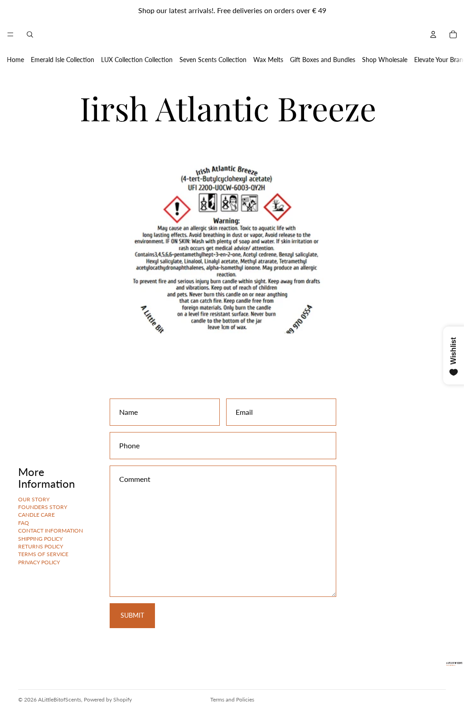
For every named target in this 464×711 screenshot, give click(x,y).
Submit (132, 615)
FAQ (23, 522)
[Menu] (10, 34)
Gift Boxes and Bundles (322, 59)
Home (15, 59)
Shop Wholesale (384, 59)
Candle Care (36, 514)
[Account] (433, 34)
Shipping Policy (40, 538)
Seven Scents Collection (212, 59)
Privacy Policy (39, 561)
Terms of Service (43, 554)
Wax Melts (268, 59)
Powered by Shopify (108, 699)
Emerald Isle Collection (62, 59)
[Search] (30, 34)
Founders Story (42, 507)
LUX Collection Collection (137, 59)
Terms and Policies (232, 699)
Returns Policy (40, 546)
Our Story (33, 498)
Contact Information (50, 530)
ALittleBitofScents (59, 699)
